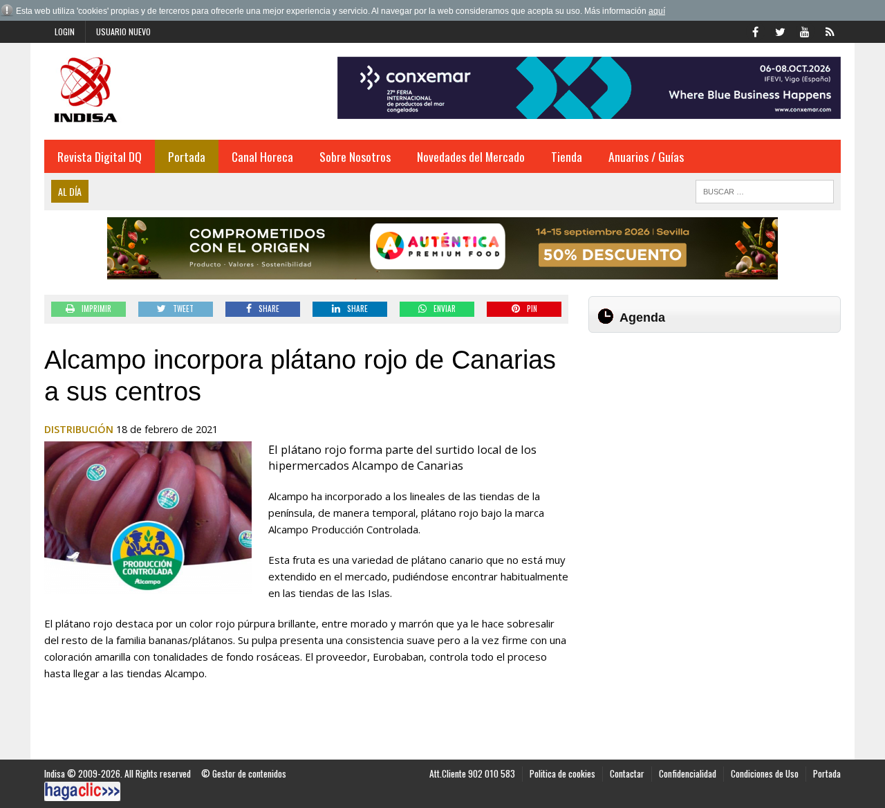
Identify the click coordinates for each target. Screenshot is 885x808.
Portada (186, 156)
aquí (657, 11)
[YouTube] (805, 30)
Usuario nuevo (123, 31)
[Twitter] (780, 30)
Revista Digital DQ (99, 156)
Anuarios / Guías (646, 156)
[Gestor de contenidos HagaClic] (82, 791)
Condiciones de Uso (765, 773)
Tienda (566, 156)
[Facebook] (755, 30)
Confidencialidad (687, 773)
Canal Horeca (262, 156)
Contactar (627, 773)
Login (65, 31)
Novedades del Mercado (471, 156)
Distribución (78, 429)
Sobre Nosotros (355, 156)
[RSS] (830, 30)
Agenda (642, 317)
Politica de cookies (562, 773)
